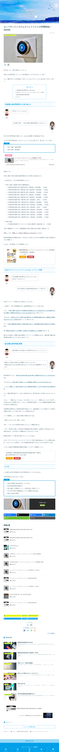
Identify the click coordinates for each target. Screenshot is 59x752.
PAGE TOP (30, 741)
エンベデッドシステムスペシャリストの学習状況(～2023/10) (24, 570)
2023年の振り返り (14, 545)
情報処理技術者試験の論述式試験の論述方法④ (21, 529)
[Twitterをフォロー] (27, 630)
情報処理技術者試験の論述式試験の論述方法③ (21, 537)
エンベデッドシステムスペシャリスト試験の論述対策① (23, 602)
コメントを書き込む (29, 727)
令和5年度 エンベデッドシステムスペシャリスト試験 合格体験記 (25, 553)
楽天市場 (30, 256)
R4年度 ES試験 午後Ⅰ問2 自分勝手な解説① (20, 594)
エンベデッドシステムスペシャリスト (13, 615)
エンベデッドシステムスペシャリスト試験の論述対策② (23, 578)
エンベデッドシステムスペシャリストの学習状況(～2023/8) (24, 586)
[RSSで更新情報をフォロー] (34, 630)
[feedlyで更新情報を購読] (31, 630)
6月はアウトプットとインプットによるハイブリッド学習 (30, 92)
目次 (27, 87)
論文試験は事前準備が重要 (22, 94)
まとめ (18, 97)
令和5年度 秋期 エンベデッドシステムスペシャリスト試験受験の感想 (26, 562)
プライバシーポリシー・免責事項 (29, 747)
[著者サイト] (24, 630)
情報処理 (25, 618)
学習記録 (25, 615)
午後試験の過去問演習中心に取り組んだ (26, 90)
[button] (54, 373)
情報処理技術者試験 (34, 615)
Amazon (23, 256)
